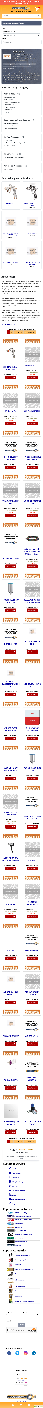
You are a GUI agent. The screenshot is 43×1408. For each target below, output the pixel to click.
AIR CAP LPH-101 (32, 1036)
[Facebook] (9, 1353)
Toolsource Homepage (11, 23)
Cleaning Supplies (10, 128)
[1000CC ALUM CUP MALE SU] (10, 589)
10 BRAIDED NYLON (10, 558)
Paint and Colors (20, 1286)
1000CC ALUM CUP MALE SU (11, 601)
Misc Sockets (19, 1280)
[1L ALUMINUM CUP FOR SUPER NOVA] (32, 589)
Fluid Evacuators (9, 123)
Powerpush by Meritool (23, 1216)
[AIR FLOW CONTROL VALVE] (32, 1109)
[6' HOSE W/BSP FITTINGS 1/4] (10, 715)
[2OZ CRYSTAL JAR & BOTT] (32, 672)
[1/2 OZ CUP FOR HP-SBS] (10, 490)
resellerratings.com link (21, 1383)
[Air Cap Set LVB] (10, 1065)
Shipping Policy (17, 1182)
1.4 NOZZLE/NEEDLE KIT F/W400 (32, 458)
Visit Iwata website (8, 324)
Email (9, 1321)
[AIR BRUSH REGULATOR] (32, 891)
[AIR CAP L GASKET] (10, 1023)
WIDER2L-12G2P (10, 203)
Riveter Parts (19, 1274)
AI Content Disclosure (19, 1199)
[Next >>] (31, 332)
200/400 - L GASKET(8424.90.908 (11, 684)
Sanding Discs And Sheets (24, 1269)
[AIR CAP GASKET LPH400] (10, 979)
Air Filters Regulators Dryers (13, 143)
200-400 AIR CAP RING (32, 643)
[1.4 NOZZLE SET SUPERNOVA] (10, 446)
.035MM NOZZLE (32, 365)
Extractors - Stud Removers (24, 1301)
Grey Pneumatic (20, 1230)
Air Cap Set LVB (11, 1080)
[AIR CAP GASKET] (32, 939)
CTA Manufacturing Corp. (23, 1234)
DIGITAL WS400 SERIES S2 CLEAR (32, 204)
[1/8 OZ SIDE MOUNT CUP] (32, 490)
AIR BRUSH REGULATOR (32, 903)
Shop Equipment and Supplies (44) (25, 64)
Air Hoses (7, 140)
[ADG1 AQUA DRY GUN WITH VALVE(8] (10, 847)
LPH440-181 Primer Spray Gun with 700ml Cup (11, 234)
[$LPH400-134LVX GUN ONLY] (10, 352)
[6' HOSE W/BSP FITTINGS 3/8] (32, 717)
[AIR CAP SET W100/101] (32, 1067)
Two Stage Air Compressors (13, 157)
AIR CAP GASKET (32, 950)
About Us (14, 1186)
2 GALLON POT (10, 644)
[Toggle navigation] (4, 9)
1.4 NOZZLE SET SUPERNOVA (11, 458)
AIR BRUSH (10, 904)
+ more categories (8, 68)
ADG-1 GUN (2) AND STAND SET (32, 818)
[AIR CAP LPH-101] (32, 1025)
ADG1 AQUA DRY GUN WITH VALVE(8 (10, 859)
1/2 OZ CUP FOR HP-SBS (10, 502)
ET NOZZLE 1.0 (32, 233)
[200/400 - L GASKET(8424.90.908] (10, 672)
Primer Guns (8, 107)
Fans (16, 1291)
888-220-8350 (21, 1401)
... (25, 332)
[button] (39, 1398)
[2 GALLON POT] (10, 633)
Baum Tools (19, 1223)
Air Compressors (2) (24, 67)
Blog (13, 1204)
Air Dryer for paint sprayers (10, 1123)
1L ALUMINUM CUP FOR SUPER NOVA (32, 601)
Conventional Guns (10, 102)
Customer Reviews (18, 1190)
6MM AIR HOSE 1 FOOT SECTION (11, 769)
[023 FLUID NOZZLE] (32, 400)
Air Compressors (11, 154)
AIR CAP (10, 950)
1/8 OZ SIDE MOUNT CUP (32, 502)
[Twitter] (17, 1353)
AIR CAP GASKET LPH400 (10, 263)
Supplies (7, 109)
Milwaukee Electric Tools (23, 1219)
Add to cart (11, 377)
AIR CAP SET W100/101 (32, 1079)
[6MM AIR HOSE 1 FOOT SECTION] (10, 759)
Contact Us (16, 1177)
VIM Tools (18, 1227)
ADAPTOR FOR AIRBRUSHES (10, 813)
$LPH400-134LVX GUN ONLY (10, 368)
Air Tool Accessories (13, 137)
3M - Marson (19, 1238)
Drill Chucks (8, 169)
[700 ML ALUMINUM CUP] (32, 759)
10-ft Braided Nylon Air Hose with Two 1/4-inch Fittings (32, 552)
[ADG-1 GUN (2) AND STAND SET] (32, 801)
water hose (7, 126)
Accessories (8, 97)
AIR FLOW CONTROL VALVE (32, 1123)
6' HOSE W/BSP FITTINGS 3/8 (32, 729)
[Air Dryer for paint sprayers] (10, 1111)
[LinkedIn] (34, 1353)
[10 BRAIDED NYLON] (10, 538)
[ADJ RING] (32, 849)
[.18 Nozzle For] (10, 400)
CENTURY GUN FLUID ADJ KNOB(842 (32, 263)
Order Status (15, 1173)
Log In (13, 1168)
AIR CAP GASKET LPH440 (32, 993)
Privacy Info (15, 1195)
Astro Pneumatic (21, 1241)
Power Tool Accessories (14, 166)
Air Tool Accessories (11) (10, 67)
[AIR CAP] (10, 937)
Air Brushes (8, 104)
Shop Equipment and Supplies (17, 120)
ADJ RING (32, 860)
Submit (21, 1324)
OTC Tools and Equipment (24, 1213)
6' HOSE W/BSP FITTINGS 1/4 (10, 729)
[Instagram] (26, 1353)
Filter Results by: (9, 32)
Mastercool (19, 1245)
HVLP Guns (7, 100)
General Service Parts (22, 1255)
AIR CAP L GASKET (11, 1036)
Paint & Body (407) (9, 64)
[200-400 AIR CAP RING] (32, 631)
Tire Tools (18, 1296)
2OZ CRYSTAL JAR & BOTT (32, 685)
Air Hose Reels (9, 145)
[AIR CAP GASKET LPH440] (32, 981)
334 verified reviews (21, 1152)
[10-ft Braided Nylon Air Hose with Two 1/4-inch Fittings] (32, 538)
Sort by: (4, 38)
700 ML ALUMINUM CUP (32, 769)
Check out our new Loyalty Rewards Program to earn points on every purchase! (21, 2)
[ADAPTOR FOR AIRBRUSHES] (10, 801)
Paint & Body (10, 94)
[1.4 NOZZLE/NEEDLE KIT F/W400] (32, 446)
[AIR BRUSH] (10, 891)
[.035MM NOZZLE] (32, 354)
